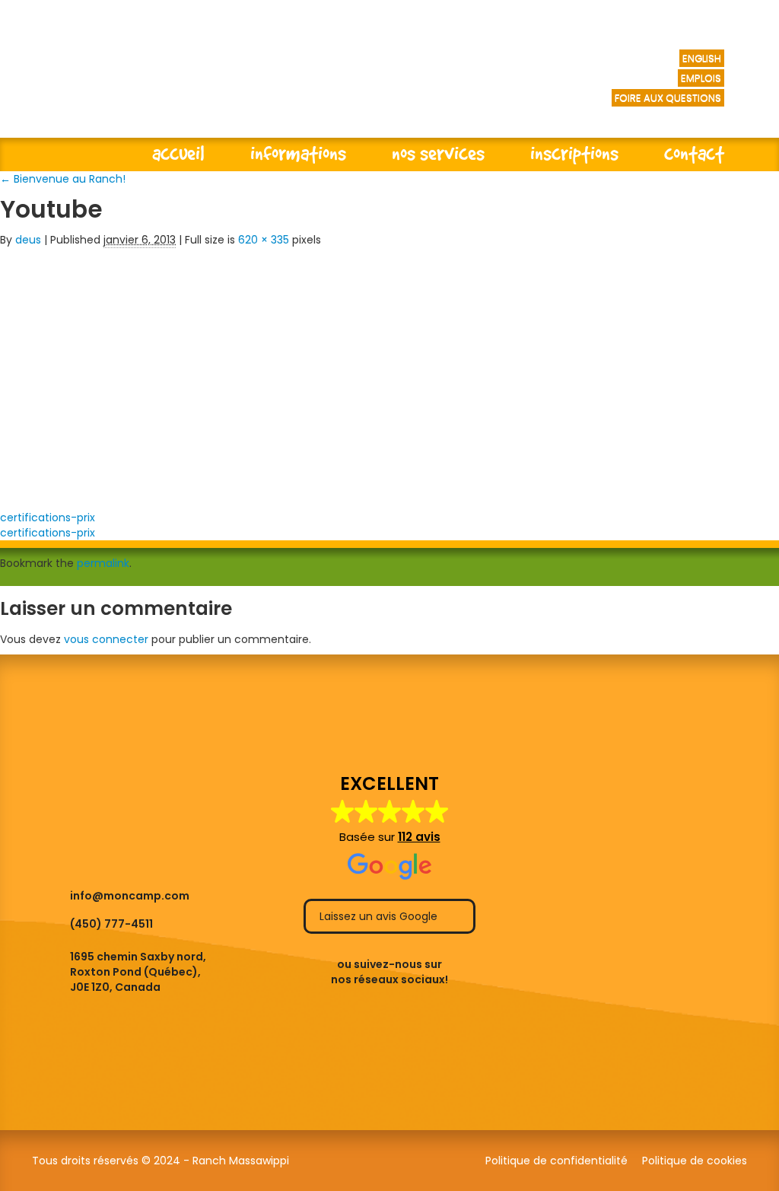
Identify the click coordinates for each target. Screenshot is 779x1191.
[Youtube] (236, 373)
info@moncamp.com (129, 895)
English (701, 58)
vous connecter (106, 639)
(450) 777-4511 (111, 923)
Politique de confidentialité (556, 1160)
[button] (390, 827)
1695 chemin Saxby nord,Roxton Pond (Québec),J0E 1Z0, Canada (138, 972)
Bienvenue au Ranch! (63, 178)
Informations (298, 152)
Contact (694, 152)
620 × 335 (263, 239)
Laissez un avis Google (380, 916)
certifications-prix (47, 517)
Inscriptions (574, 152)
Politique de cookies (694, 1160)
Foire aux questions (668, 98)
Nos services (438, 152)
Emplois (701, 78)
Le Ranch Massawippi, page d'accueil (228, 84)
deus (28, 239)
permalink (103, 563)
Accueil (178, 152)
